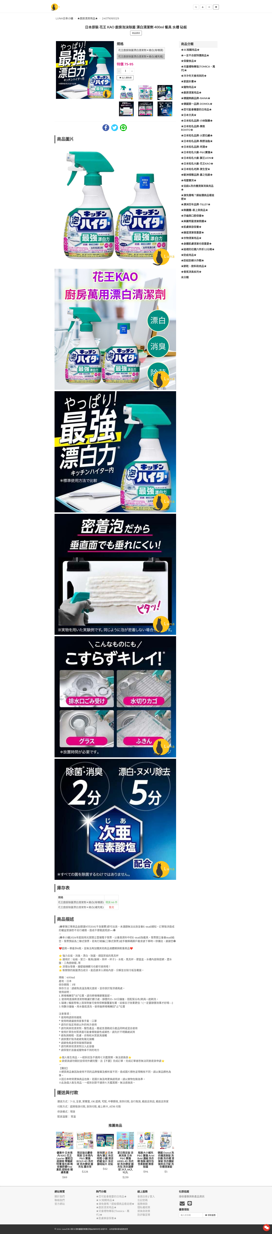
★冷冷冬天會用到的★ (194, 76)
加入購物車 (127, 77)
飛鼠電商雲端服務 (118, 1229)
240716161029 (110, 18)
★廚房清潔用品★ (87, 18)
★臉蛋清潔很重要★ (192, 232)
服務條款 (142, 1203)
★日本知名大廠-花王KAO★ (197, 164)
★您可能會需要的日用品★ (196, 109)
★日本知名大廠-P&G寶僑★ (197, 152)
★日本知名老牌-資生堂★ (195, 169)
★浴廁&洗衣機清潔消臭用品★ (197, 188)
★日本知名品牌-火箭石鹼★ (197, 135)
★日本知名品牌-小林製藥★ (197, 121)
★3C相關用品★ (190, 50)
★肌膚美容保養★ (191, 227)
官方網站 (60, 1203)
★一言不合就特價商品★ (195, 55)
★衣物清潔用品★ (191, 238)
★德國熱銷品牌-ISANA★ (195, 98)
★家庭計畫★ (188, 81)
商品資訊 (136, 33)
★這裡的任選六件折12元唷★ (197, 249)
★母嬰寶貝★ (188, 180)
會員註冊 (142, 1196)
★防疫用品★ (188, 255)
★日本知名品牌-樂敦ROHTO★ (193, 128)
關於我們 (60, 1196)
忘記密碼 (142, 1200)
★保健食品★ (188, 61)
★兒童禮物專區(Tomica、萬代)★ (198, 69)
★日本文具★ (188, 115)
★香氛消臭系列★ (191, 272)
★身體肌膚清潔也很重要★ (196, 244)
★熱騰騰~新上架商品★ (194, 210)
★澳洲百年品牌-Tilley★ (195, 204)
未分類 (185, 277)
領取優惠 (212, 1215)
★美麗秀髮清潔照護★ (194, 221)
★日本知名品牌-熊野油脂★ (197, 141)
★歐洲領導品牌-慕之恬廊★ (197, 175)
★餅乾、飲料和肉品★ (194, 266)
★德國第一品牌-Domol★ (196, 104)
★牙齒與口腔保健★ (192, 216)
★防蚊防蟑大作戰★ (192, 260)
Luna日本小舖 (64, 18)
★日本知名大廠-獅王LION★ (197, 158)
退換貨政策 (143, 1211)
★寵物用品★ (188, 87)
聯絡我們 (60, 1200)
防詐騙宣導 (143, 1214)
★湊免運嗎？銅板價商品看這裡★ (197, 197)
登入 (152, 1196)
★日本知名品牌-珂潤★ (194, 147)
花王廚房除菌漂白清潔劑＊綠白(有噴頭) (140, 50)
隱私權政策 (143, 1207)
